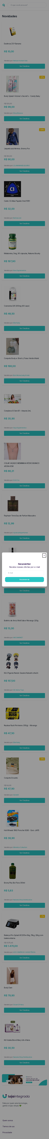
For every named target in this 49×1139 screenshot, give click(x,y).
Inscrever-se (24, 579)
